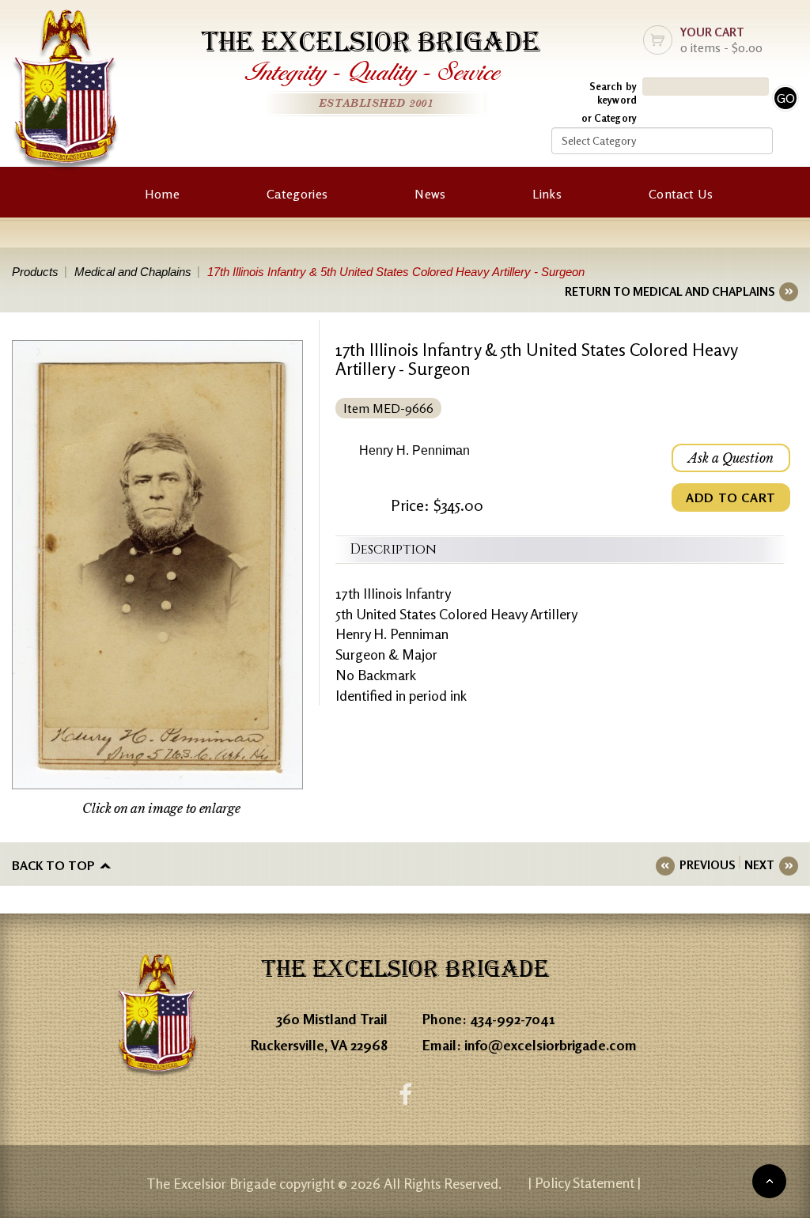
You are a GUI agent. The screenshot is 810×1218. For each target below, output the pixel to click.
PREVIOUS (707, 864)
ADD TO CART (731, 497)
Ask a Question (731, 458)
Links (547, 194)
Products (35, 271)
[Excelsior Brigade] (65, 92)
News (429, 194)
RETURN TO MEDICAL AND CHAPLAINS (669, 291)
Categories (297, 194)
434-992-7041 (512, 1018)
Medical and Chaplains (132, 271)
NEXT (759, 864)
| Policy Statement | (584, 1182)
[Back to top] (769, 1181)
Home (162, 194)
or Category (609, 118)
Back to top (53, 865)
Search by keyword (613, 93)
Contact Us (681, 194)
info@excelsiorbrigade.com (550, 1044)
